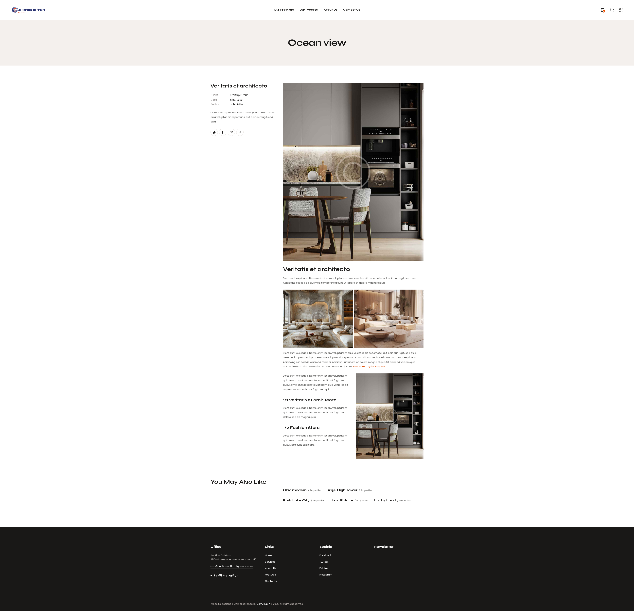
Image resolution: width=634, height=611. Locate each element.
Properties (315, 490)
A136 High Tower (342, 490)
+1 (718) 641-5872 (225, 575)
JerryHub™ (263, 604)
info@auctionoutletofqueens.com (232, 566)
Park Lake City (296, 500)
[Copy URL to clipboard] (240, 132)
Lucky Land (385, 500)
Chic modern (295, 490)
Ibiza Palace (342, 500)
